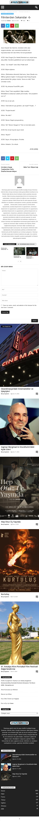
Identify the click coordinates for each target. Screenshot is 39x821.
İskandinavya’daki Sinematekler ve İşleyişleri (17, 390)
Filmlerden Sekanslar (12, 11)
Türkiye (3, 800)
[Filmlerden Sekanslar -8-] (19, 251)
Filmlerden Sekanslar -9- (4, 248)
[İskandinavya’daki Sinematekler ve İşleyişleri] (19, 355)
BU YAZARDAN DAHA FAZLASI (26, 244)
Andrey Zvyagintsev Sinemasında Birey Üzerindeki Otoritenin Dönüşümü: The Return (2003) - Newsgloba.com (18, 683)
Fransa (3, 797)
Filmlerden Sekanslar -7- (30, 257)
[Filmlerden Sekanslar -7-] (32, 251)
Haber (2, 794)
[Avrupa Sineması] (19, 2)
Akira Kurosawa (5, 689)
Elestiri (3, 791)
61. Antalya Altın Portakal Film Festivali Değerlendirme (19, 667)
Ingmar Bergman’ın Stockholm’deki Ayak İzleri (17, 448)
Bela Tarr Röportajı (31, 167)
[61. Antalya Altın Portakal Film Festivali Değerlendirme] (19, 633)
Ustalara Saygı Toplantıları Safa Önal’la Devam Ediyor (9, 169)
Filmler (12, 703)
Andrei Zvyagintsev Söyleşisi (9, 680)
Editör (9, 20)
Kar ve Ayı (4, 703)
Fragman (16, 698)
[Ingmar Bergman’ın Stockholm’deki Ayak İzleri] (19, 422)
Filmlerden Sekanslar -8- (17, 256)
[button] (36, 7)
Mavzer (3, 694)
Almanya (3, 806)
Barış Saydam (5, 393)
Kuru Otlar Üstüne (6, 698)
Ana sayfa (3, 11)
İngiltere (3, 803)
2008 (2, 809)
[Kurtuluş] (19, 560)
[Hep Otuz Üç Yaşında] (19, 488)
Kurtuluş (5, 594)
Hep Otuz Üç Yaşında (10, 521)
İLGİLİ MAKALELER (9, 244)
